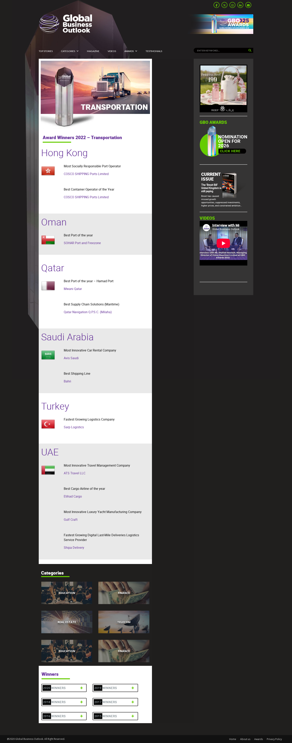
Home (232, 739)
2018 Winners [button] (54, 702)
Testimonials (154, 51)
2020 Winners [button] (54, 688)
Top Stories (46, 51)
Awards (129, 51)
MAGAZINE (93, 51)
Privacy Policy (274, 739)
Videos (112, 51)
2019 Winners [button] (105, 688)
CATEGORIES (68, 51)
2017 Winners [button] (105, 702)
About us (245, 739)
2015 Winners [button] (105, 716)
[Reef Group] (223, 111)
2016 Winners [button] (54, 716)
